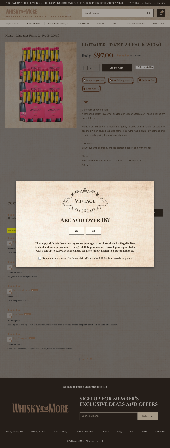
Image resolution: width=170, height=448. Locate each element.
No (93, 230)
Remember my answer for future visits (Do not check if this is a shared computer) (87, 258)
